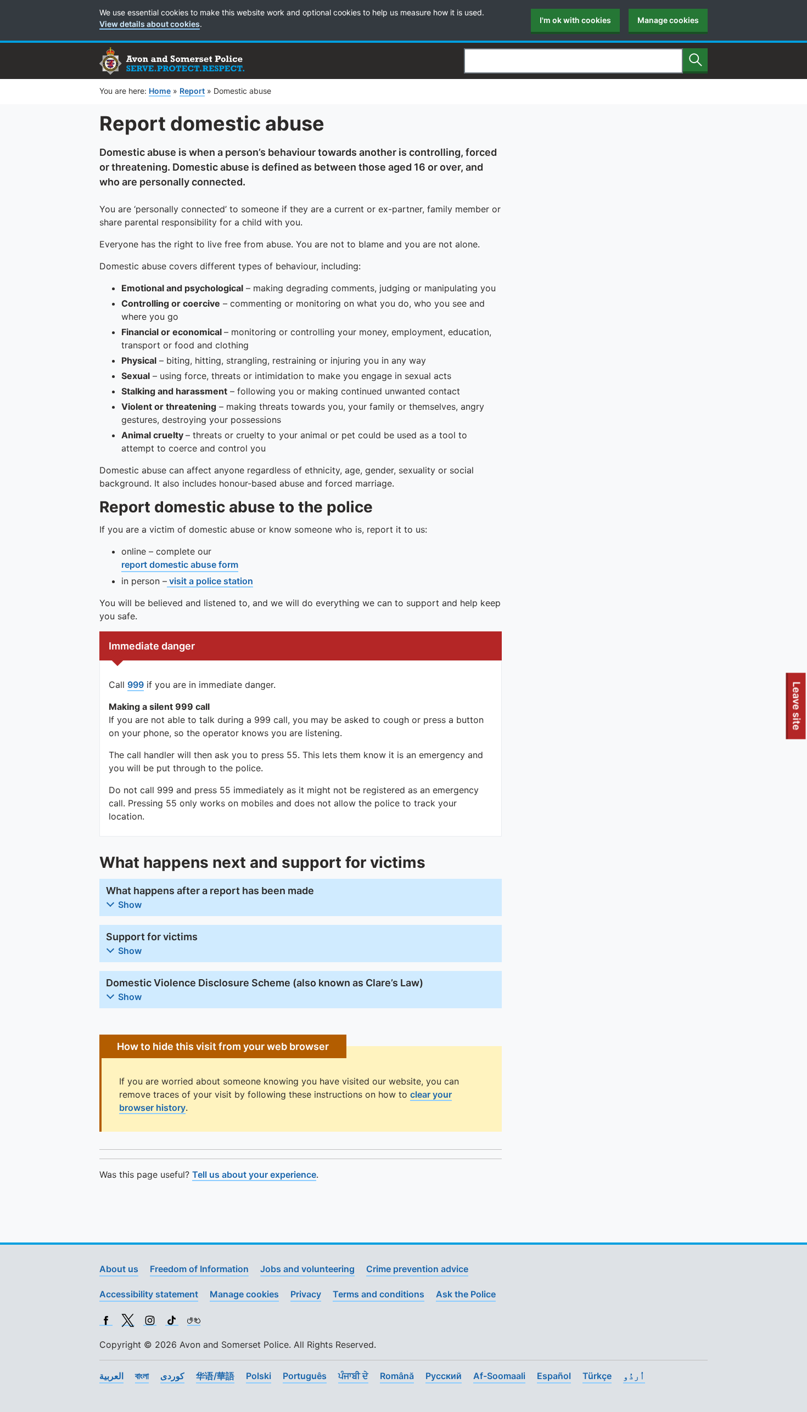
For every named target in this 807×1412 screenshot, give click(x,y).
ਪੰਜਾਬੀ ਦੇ (353, 1375)
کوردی (172, 1375)
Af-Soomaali (499, 1375)
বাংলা (142, 1375)
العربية (111, 1375)
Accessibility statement (148, 1294)
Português (305, 1375)
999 (135, 684)
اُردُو (634, 1375)
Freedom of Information (199, 1268)
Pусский (443, 1375)
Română (397, 1375)
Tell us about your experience (254, 1174)
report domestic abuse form (179, 564)
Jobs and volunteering (307, 1268)
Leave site (797, 710)
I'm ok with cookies (575, 20)
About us (118, 1268)
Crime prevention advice (417, 1268)
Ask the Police (466, 1294)
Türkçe (597, 1375)
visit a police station (210, 580)
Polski (258, 1375)
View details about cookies (149, 24)
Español (554, 1375)
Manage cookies (668, 20)
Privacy (305, 1294)
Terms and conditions (378, 1294)
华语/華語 (215, 1375)
